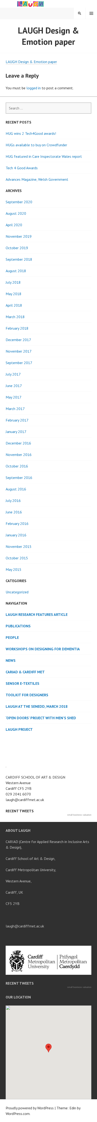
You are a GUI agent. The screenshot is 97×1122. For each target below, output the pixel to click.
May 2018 (13, 293)
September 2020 (19, 202)
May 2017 (13, 397)
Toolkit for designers (27, 695)
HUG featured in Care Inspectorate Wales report (44, 156)
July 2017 (13, 374)
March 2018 (15, 316)
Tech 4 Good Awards (22, 168)
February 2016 (17, 523)
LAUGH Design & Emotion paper (31, 61)
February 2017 (17, 420)
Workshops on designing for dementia (43, 649)
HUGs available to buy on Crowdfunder (36, 145)
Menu (91, 13)
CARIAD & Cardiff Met (25, 672)
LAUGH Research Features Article (37, 614)
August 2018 (16, 270)
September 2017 (19, 362)
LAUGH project (19, 729)
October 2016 (17, 466)
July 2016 (13, 500)
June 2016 (14, 512)
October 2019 (17, 247)
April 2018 (14, 305)
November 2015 (19, 546)
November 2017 (19, 351)
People (12, 637)
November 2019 (19, 236)
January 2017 (16, 431)
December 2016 (18, 443)
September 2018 (19, 259)
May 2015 (13, 569)
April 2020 (14, 224)
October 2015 (17, 558)
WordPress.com (18, 1113)
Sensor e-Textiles (22, 683)
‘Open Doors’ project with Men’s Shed (41, 717)
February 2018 (17, 328)
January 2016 (16, 535)
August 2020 (16, 213)
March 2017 (15, 408)
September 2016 (19, 477)
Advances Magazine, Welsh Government (37, 179)
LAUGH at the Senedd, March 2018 (37, 706)
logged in (33, 88)
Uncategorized (17, 592)
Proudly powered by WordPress (30, 1108)
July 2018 (13, 282)
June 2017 (14, 385)
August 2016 (16, 489)
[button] (48, 1048)
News (11, 660)
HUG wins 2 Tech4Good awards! (31, 133)
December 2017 (18, 339)
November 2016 (19, 454)
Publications (18, 626)
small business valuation (79, 815)
